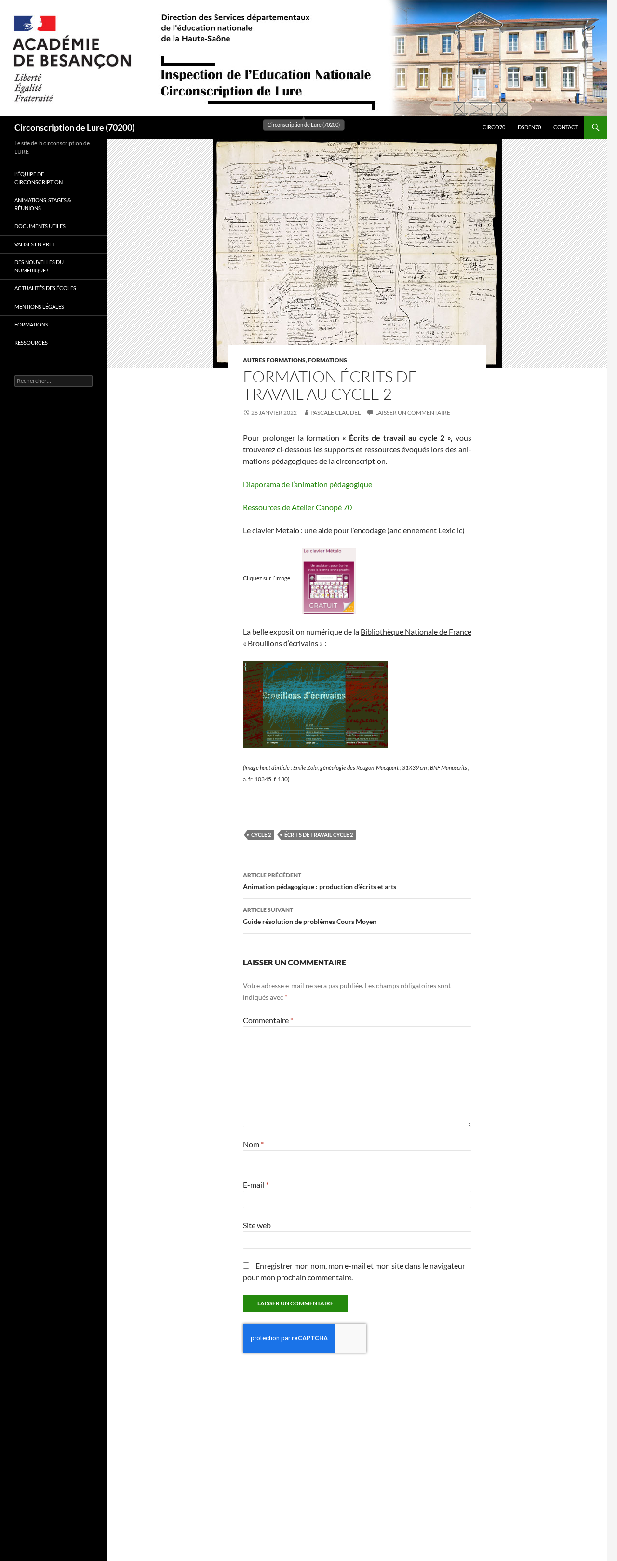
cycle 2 (261, 834)
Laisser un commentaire (412, 412)
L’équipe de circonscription (38, 178)
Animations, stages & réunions (42, 204)
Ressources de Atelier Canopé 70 (297, 507)
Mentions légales (39, 306)
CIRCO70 (494, 127)
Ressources (31, 342)
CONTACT (565, 127)
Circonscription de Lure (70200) (74, 127)
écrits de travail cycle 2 (318, 834)
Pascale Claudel (335, 412)
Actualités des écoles (45, 288)
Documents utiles (40, 226)
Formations (327, 360)
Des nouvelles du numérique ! (39, 266)
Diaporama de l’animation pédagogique (307, 484)
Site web (257, 1225)
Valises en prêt (34, 244)
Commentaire (268, 1020)
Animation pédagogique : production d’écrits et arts (319, 881)
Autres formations (274, 360)
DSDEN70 (529, 127)
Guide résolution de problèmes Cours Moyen (309, 915)
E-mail (255, 1184)
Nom (253, 1144)
